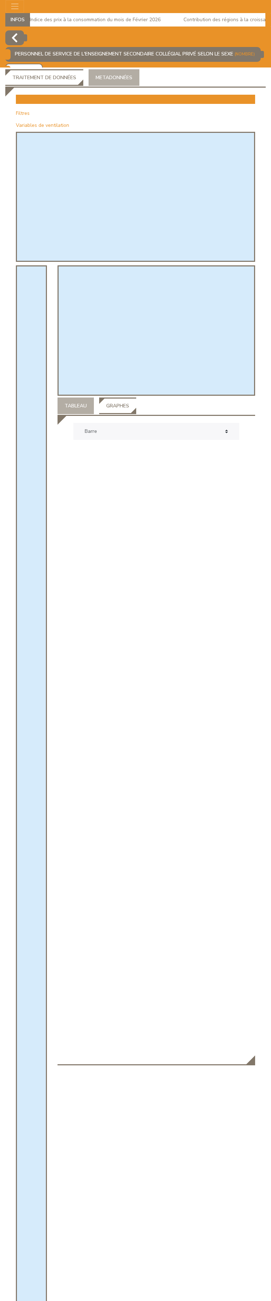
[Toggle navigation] (15, 6)
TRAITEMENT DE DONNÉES (44, 77)
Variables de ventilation (42, 125)
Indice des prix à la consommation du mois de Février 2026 (88, 19)
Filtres (23, 113)
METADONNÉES (114, 77)
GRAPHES (117, 405)
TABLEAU (76, 405)
